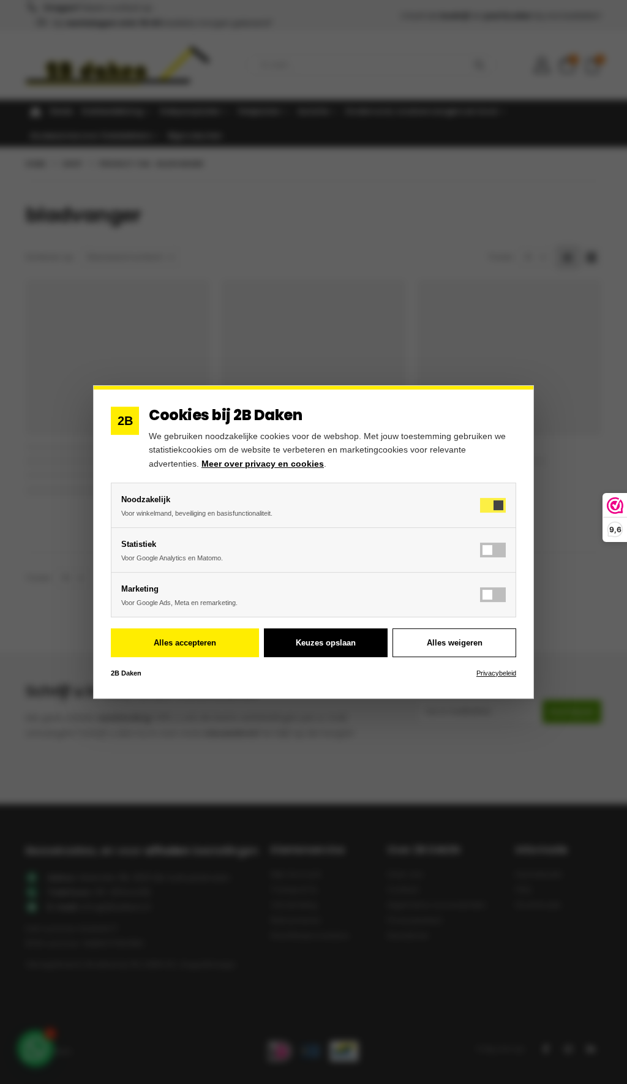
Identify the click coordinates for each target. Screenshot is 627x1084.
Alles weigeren (454, 642)
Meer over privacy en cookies (262, 464)
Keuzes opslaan (326, 642)
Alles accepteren (185, 642)
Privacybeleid (496, 673)
